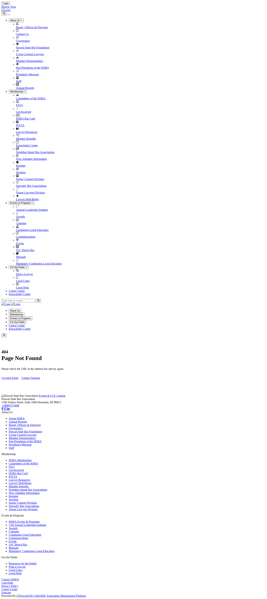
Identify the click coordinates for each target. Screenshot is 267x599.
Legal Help (22, 287)
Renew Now (8, 6)
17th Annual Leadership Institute (27, 524)
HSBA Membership (20, 460)
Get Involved (23, 111)
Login (6, 3)
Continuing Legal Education (32, 230)
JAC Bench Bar (25, 250)
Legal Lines (23, 280)
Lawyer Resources (26, 132)
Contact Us (22, 34)
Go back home (9, 377)
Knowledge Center (27, 145)
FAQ (12, 466)
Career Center (17, 290)
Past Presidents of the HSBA (32, 67)
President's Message (27, 74)
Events (20, 243)
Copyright (7, 582)
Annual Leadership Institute (32, 209)
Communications (25, 236)
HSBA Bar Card (25, 118)
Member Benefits (26, 138)
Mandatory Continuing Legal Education (39, 263)
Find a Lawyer (24, 274)
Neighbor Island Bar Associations (35, 152)
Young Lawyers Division (30, 192)
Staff (18, 81)
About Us (15, 20)
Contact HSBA (10, 579)
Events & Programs (21, 203)
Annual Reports (25, 87)
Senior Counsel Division (30, 179)
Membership (17, 91)
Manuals (21, 256)
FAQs (19, 105)
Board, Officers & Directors (32, 27)
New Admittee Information (31, 158)
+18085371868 (10, 405)
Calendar (21, 223)
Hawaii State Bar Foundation (32, 47)
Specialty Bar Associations (31, 185)
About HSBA (17, 418)
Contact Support (30, 377)
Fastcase (6, 592)
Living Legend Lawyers (30, 54)
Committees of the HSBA (31, 98)
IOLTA (20, 125)
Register (20, 165)
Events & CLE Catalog (52, 395)
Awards (20, 216)
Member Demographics (29, 61)
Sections (21, 172)
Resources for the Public (23, 563)
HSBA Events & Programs (24, 521)
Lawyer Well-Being (27, 199)
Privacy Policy (9, 586)
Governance (23, 40)
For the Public (18, 267)
